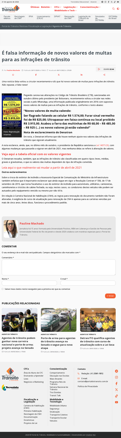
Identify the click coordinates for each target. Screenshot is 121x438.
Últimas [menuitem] (35, 7)
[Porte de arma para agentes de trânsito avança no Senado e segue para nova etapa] (58, 320)
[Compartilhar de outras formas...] (104, 74)
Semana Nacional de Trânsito (59, 388)
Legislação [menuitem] (70, 7)
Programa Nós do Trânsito (58, 383)
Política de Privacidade (88, 386)
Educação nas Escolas (59, 376)
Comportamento (57, 373)
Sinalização (55, 412)
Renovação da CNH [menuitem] (69, 17)
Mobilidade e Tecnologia (56, 400)
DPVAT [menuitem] (57, 16)
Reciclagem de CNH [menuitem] (19, 17)
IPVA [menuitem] (31, 16)
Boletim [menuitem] (45, 7)
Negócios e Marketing (34, 382)
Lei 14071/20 (102, 145)
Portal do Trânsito (10, 26)
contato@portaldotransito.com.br (93, 381)
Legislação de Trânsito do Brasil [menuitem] (84, 18)
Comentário (8, 257)
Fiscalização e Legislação (40, 26)
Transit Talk (55, 395)
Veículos (53, 421)
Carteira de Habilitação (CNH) (34, 407)
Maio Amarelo (56, 379)
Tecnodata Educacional (80, 2)
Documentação (31, 417)
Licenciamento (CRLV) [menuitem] (43, 17)
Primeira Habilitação (33, 411)
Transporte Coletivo (59, 415)
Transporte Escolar (58, 418)
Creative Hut (90, 435)
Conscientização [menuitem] (89, 7)
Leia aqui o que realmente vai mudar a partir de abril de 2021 (42, 167)
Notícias (23, 26)
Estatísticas (29, 420)
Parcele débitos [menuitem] (7, 17)
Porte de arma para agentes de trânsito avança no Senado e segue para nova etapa (58, 343)
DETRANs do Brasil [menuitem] (113, 17)
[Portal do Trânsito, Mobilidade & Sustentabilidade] (10, 374)
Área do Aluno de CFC (33, 373)
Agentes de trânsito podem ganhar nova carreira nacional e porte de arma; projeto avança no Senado (18, 343)
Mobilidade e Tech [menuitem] (64, 10)
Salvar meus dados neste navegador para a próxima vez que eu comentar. (38, 289)
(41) (96, 373)
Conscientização (58, 369)
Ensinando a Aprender (33, 376)
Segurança (54, 409)
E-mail (64, 279)
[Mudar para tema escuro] (118, 9)
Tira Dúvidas (55, 392)
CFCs (26, 369)
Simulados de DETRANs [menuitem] (100, 18)
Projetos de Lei (30, 423)
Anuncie (94, 2)
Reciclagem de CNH (32, 414)
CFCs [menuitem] (56, 7)
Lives (26, 379)
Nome (5, 279)
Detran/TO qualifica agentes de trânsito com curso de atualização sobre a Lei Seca (97, 341)
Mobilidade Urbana (58, 406)
